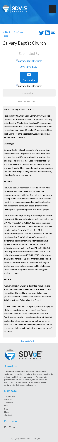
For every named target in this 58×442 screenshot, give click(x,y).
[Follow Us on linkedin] (5, 427)
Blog (6, 409)
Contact (8, 415)
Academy (8, 402)
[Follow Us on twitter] (9, 427)
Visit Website (30, 67)
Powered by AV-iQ (27, 341)
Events (7, 406)
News (6, 412)
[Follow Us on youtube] (14, 427)
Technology (9, 396)
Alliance (7, 399)
